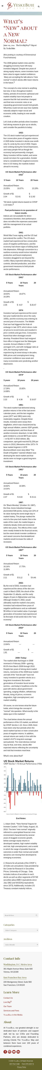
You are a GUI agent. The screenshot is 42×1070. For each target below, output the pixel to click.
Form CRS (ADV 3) (28, 1064)
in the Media (13, 1015)
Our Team (8, 1006)
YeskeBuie (10, 48)
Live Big (8, 1002)
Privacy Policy (21, 1067)
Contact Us (8, 998)
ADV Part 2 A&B (14, 1064)
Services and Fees (11, 1011)
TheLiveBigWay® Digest (26, 45)
